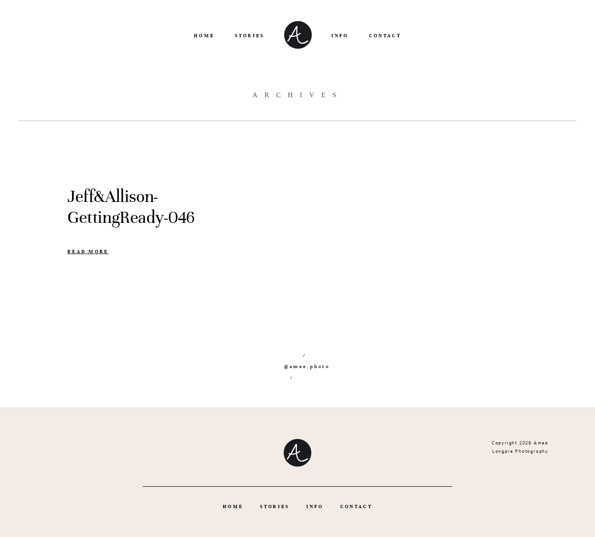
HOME (204, 36)
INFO (340, 36)
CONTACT (385, 36)
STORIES (249, 36)
